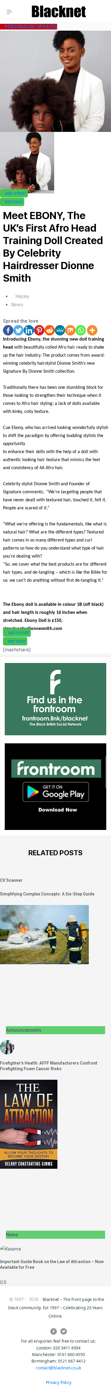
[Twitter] (18, 330)
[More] (92, 330)
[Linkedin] (29, 330)
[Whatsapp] (80, 330)
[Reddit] (49, 330)
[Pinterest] (39, 330)
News (17, 305)
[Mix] (70, 330)
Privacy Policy (58, 1382)
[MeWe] (60, 330)
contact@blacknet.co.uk (58, 1368)
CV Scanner (11, 880)
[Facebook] (8, 330)
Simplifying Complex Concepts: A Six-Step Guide (47, 894)
